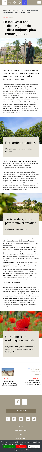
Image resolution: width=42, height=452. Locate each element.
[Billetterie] (24, 2)
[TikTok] (34, 419)
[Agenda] (9, 2)
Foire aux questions (21, 430)
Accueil (5, 10)
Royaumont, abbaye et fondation (4, 2)
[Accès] (19, 2)
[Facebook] (8, 419)
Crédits (21, 434)
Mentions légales (21, 438)
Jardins (19, 10)
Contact (21, 427)
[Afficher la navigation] (39, 2)
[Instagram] (14, 419)
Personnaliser (34, 447)
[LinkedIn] (28, 419)
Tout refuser (21, 447)
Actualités (12, 10)
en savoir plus (12, 91)
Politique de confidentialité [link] (21, 450)
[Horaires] (14, 2)
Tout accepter (9, 447)
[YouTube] (21, 419)
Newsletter (22, 411)
